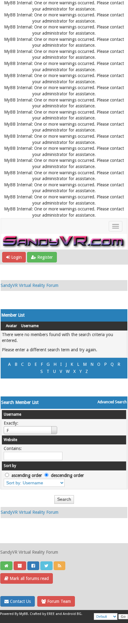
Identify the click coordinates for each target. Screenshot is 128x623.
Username (30, 326)
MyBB (23, 614)
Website (10, 440)
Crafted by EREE (42, 614)
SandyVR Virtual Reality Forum (29, 285)
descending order (67, 475)
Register (44, 257)
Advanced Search (112, 402)
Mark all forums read (28, 578)
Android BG (72, 614)
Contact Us (20, 601)
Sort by (10, 466)
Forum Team (58, 601)
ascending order (26, 475)
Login (16, 257)
